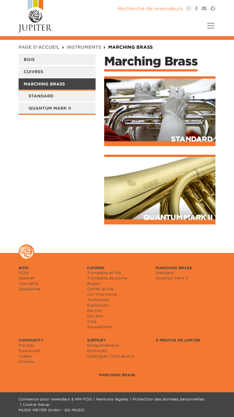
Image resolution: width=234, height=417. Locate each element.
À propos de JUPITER (178, 340)
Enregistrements (103, 345)
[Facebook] (196, 8)
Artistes (26, 361)
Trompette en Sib (104, 272)
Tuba (91, 321)
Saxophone (29, 289)
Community (31, 340)
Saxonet (27, 278)
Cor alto (95, 316)
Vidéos (25, 356)
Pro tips (26, 345)
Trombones (98, 299)
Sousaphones (100, 326)
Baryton (95, 310)
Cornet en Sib (100, 289)
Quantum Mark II (50, 108)
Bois (29, 59)
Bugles (93, 283)
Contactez (97, 350)
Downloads (30, 350)
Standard (41, 95)
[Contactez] (204, 8)
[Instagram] (189, 8)
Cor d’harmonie (102, 294)
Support (96, 340)
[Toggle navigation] (209, 29)
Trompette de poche (107, 278)
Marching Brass (44, 83)
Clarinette (28, 283)
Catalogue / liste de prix (110, 356)
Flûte (24, 272)
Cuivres (33, 71)
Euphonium (98, 305)
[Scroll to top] (222, 405)
